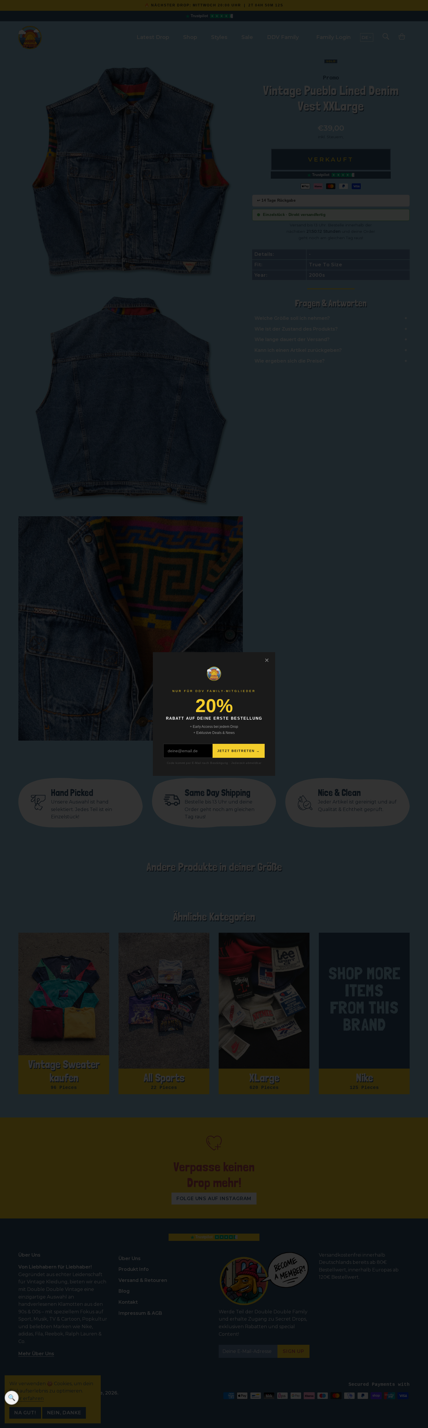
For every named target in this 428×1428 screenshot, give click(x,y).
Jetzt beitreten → (238, 751)
